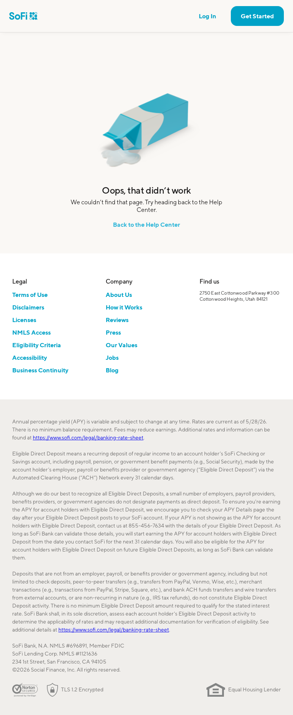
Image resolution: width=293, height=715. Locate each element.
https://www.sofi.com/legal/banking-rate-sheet (88, 437)
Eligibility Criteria (36, 345)
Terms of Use (30, 294)
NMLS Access (31, 332)
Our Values (121, 345)
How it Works (124, 307)
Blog (112, 370)
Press (113, 332)
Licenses (24, 320)
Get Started (257, 16)
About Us (119, 294)
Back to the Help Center (146, 224)
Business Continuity (40, 370)
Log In (207, 16)
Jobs (112, 357)
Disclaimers (28, 307)
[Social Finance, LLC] (23, 16)
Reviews (117, 320)
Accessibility (29, 357)
